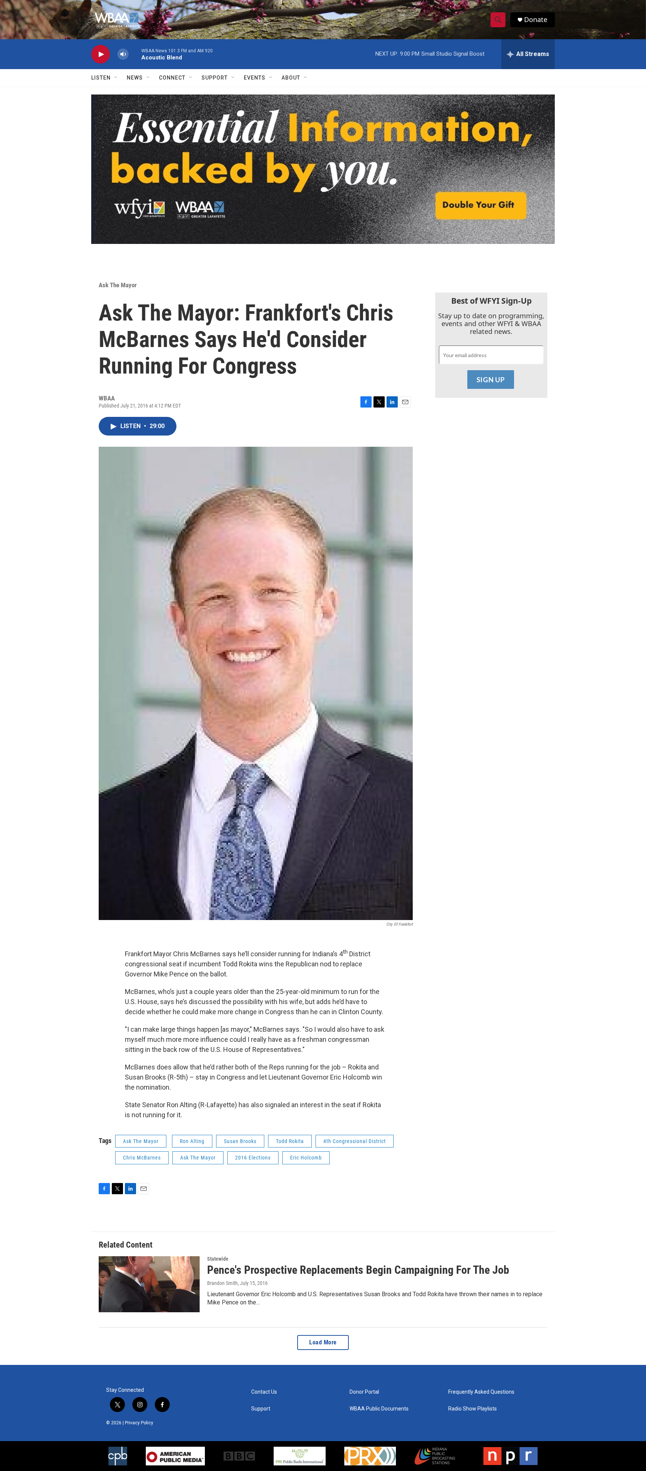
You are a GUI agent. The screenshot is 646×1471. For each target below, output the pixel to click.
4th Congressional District (354, 1141)
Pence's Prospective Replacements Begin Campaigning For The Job (358, 1269)
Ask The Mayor (118, 285)
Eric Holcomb (306, 1158)
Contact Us (264, 1392)
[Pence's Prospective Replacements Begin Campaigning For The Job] (149, 1284)
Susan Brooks (240, 1141)
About (291, 78)
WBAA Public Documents (379, 1409)
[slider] (135, 54)
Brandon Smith (222, 1283)
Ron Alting (192, 1141)
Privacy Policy (139, 1422)
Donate (535, 20)
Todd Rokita (290, 1141)
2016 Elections (253, 1158)
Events (254, 78)
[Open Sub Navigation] (116, 78)
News (135, 78)
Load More (323, 1342)
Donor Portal (364, 1392)
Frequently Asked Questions (481, 1392)
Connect (172, 78)
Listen (101, 78)
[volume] (123, 54)
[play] (101, 54)
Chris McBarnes (142, 1158)
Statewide (217, 1259)
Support (215, 78)
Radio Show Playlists (472, 1409)
